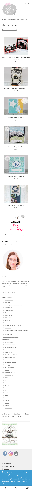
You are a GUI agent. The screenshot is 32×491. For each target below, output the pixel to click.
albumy (7, 370)
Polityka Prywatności (9, 466)
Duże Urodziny (8, 317)
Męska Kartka (8, 323)
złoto (6, 382)
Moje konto (5, 488)
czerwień (7, 405)
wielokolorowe (8, 408)
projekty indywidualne (10, 357)
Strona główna (6, 19)
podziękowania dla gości (11, 362)
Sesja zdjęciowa (9, 334)
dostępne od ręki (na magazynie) (11, 337)
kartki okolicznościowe (10, 347)
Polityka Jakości (8, 463)
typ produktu (6, 339)
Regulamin (6, 469)
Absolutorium (8, 328)
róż (5, 390)
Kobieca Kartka (8, 320)
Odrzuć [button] (3, 483)
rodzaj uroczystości (15, 19)
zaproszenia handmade (10, 344)
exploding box (8, 352)
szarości (7, 403)
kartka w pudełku (9, 349)
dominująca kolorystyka (9, 372)
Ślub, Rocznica (8, 312)
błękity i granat (8, 393)
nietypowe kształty (9, 342)
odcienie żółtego (9, 375)
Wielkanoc (7, 302)
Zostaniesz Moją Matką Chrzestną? (13, 354)
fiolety (6, 398)
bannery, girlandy (9, 365)
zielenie (7, 400)
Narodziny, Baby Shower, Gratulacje (13, 305)
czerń (6, 377)
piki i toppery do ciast (10, 367)
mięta (6, 395)
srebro (6, 380)
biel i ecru (7, 385)
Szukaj (16, 488)
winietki (7, 360)
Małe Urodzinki (8, 315)
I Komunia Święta (9, 310)
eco (6, 387)
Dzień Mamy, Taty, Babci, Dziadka (13, 325)
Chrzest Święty (8, 307)
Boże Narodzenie (9, 300)
